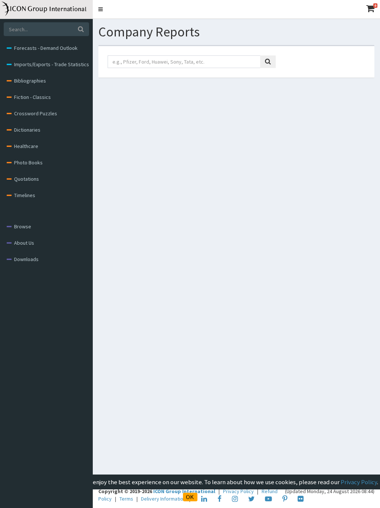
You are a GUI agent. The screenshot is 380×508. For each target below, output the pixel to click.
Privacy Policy (359, 482)
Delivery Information (164, 498)
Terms (126, 498)
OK (190, 497)
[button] (100, 9)
